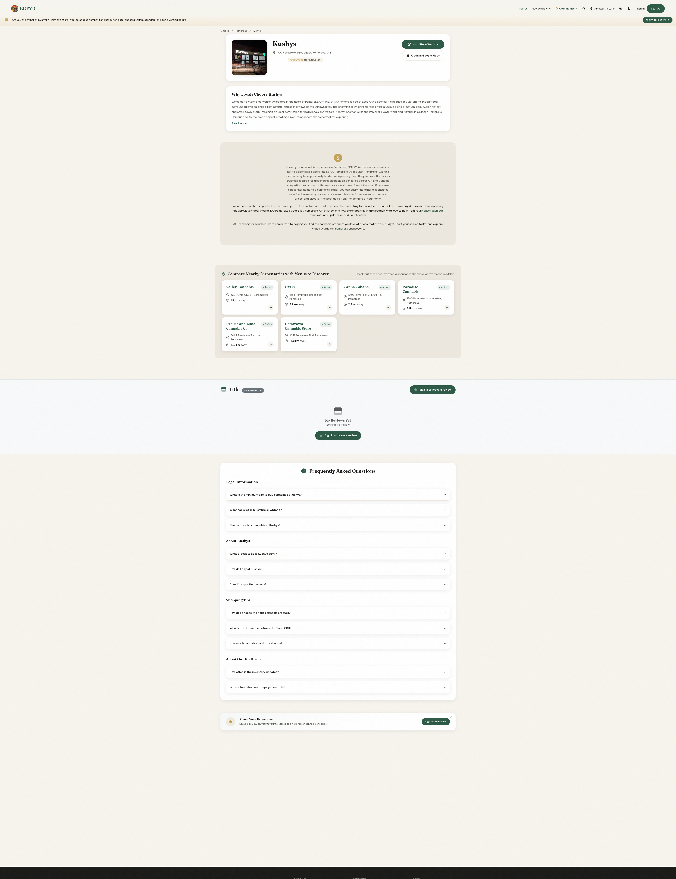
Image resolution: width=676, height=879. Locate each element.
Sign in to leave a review (435, 389)
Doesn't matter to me (634, 865)
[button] (239, 123)
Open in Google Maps (425, 55)
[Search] (584, 9)
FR (620, 8)
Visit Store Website (426, 44)
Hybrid (635, 857)
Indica (634, 839)
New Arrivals (540, 8)
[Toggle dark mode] (629, 8)
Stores (523, 8)
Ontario (225, 30)
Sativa (634, 848)
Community (567, 8)
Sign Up (656, 8)
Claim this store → (657, 19)
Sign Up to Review (435, 721)
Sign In (640, 8)
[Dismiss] (451, 717)
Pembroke (241, 30)
